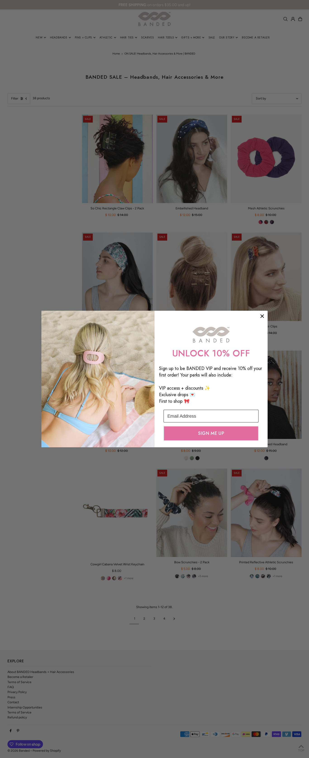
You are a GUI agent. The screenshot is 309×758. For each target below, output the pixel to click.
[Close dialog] (262, 316)
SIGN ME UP (211, 433)
